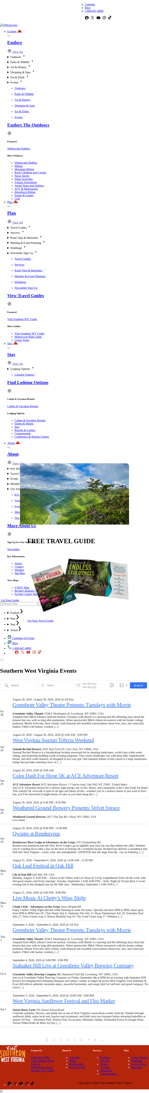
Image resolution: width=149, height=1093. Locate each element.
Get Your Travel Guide (40, 620)
